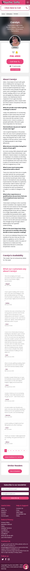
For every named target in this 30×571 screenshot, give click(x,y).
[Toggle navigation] (27, 2)
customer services (6, 551)
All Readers (9, 13)
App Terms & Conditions (5, 533)
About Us (4, 510)
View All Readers (15, 471)
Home (3, 13)
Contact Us (19, 508)
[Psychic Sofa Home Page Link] (11, 2)
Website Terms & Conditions (6, 529)
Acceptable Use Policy (21, 515)
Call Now (14, 61)
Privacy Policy (5, 522)
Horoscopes (4, 516)
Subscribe (14, 498)
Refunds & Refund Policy (6, 525)
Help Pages (19, 512)
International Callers (16, 567)
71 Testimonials (16, 66)
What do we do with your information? (7, 536)
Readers (3, 512)
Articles (3, 514)
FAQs (17, 510)
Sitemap (3, 569)
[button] (15, 8)
